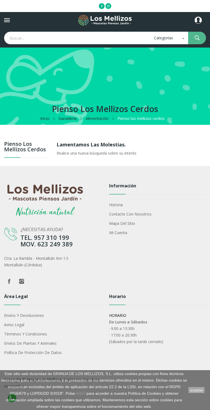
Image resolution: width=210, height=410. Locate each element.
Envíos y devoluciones (24, 315)
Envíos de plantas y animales (30, 343)
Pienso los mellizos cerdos (25, 147)
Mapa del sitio (122, 223)
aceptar (196, 390)
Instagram (22, 281)
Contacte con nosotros (130, 214)
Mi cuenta (118, 232)
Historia (116, 204)
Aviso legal (14, 324)
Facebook (9, 281)
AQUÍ (80, 393)
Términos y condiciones (25, 334)
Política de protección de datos (33, 352)
